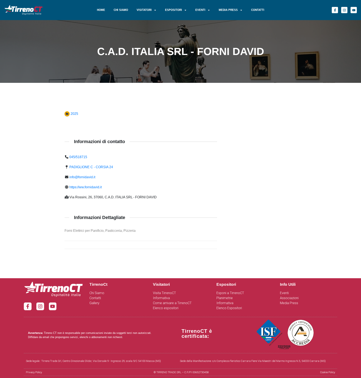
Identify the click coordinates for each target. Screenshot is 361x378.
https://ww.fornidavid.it (85, 187)
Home (101, 10)
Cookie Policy (327, 372)
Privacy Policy (34, 372)
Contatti (257, 10)
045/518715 (78, 157)
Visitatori (144, 10)
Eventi (200, 10)
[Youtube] (354, 10)
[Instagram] (344, 10)
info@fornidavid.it (82, 177)
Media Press (228, 10)
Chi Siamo (121, 10)
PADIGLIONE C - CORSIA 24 (91, 167)
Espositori (173, 10)
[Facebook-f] (335, 10)
